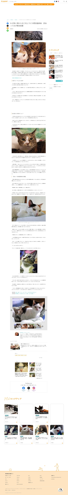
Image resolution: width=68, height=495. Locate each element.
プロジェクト (21, 4)
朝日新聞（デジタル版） (8, 475)
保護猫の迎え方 (33, 4)
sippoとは (16, 4)
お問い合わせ (13, 490)
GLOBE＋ (29, 477)
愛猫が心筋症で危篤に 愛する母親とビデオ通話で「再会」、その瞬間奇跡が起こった (26, 438)
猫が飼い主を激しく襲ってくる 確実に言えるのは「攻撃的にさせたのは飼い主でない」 (57, 438)
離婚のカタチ (7, 484)
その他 (50, 4)
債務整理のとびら (30, 482)
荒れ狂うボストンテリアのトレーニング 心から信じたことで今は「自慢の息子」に (11, 417)
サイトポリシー (17, 488)
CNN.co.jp (18, 477)
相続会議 (41, 477)
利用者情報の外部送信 (29, 488)
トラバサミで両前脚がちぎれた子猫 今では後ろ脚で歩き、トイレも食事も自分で (41, 417)
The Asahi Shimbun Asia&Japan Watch (56, 477)
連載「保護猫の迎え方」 (25, 343)
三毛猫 (25, 355)
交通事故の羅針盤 (42, 480)
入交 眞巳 (52, 436)
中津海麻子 (6, 415)
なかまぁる (29, 480)
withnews (6, 482)
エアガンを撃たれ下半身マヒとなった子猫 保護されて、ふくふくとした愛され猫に (41, 438)
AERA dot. (18, 480)
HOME (8, 19)
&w (7, 477)
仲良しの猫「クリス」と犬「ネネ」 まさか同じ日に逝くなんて (25, 292)
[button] (13, 326)
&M (5, 477)
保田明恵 (22, 436)
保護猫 (16, 355)
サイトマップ (12, 488)
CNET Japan (18, 475)
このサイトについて (7, 488)
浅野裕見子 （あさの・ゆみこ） (25, 332)
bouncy (18, 482)
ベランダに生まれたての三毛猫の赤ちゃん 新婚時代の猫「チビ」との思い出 (11, 438)
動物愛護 (38, 4)
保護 (19, 355)
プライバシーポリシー (23, 488)
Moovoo (6, 480)
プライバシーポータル (39, 488)
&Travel (10, 477)
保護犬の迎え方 (27, 4)
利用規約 (34, 488)
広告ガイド (9, 490)
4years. (41, 475)
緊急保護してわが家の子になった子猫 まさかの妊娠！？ (25, 293)
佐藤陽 (6, 436)
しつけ (45, 4)
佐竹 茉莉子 (37, 415)
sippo (29, 475)
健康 (47, 4)
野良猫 (22, 355)
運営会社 (6, 490)
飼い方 (42, 4)
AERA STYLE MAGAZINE (20, 484)
